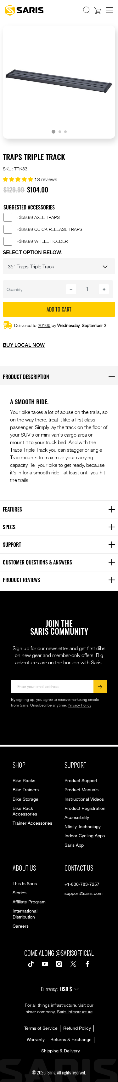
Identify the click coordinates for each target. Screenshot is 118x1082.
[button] (87, 10)
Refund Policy (77, 1028)
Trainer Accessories (32, 823)
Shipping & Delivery (60, 1051)
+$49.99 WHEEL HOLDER (42, 241)
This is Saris (25, 884)
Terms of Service (41, 1028)
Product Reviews (60, 579)
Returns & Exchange (71, 1039)
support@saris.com (84, 893)
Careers (21, 926)
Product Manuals (81, 790)
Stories (19, 893)
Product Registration (85, 808)
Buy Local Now (24, 344)
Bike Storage (25, 799)
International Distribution (25, 914)
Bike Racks (24, 781)
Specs (60, 527)
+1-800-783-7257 (82, 884)
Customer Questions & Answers (60, 562)
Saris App (74, 845)
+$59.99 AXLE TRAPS (38, 217)
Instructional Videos (84, 799)
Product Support (81, 781)
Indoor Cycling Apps (85, 836)
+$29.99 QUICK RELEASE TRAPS (49, 229)
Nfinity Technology (83, 827)
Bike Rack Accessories (25, 811)
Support (60, 544)
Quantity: (15, 289)
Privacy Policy (79, 705)
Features (60, 509)
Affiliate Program (29, 902)
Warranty (36, 1039)
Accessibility (77, 818)
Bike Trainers (26, 790)
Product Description (60, 376)
